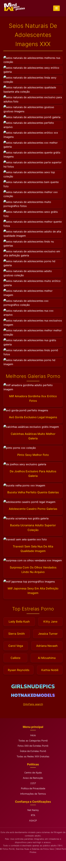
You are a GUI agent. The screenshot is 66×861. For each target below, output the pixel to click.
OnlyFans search (33, 704)
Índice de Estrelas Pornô (33, 751)
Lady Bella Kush (19, 621)
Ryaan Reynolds (18, 670)
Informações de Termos (33, 793)
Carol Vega (15, 645)
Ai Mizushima (47, 658)
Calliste (15, 658)
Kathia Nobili (49, 670)
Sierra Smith (16, 633)
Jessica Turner (48, 633)
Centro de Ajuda (33, 772)
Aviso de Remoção (33, 778)
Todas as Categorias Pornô (33, 740)
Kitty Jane (50, 621)
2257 (33, 783)
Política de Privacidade (33, 788)
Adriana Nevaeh (47, 645)
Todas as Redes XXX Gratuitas (33, 756)
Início (33, 735)
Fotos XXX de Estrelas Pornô (33, 745)
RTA (33, 815)
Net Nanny (33, 810)
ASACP (33, 820)
